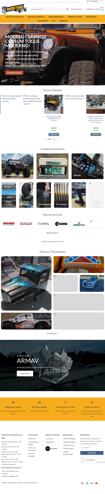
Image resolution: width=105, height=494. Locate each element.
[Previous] (5, 54)
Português (94, 1)
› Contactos (49, 439)
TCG (53, 21)
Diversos (63, 21)
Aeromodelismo (56, 17)
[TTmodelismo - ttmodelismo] (14, 9)
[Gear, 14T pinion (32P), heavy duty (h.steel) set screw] (26, 104)
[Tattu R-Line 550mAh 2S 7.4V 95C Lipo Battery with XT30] (89, 104)
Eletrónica (91, 17)
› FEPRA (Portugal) (69, 439)
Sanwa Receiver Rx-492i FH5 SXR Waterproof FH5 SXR (68, 118)
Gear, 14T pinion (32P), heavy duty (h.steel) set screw (27, 118)
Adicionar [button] (6, 134)
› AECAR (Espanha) (69, 442)
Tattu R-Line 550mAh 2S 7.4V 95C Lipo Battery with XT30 (90, 118)
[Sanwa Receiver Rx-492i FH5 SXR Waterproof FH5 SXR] (68, 104)
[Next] (100, 54)
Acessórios (42, 21)
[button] (76, 9)
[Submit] (67, 9)
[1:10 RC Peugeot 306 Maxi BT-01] (47, 104)
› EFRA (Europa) (68, 448)
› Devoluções (49, 442)
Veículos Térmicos (36, 17)
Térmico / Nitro (75, 17)
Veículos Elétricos (14, 17)
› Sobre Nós (31, 439)
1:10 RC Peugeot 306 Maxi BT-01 (48, 117)
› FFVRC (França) (68, 445)
